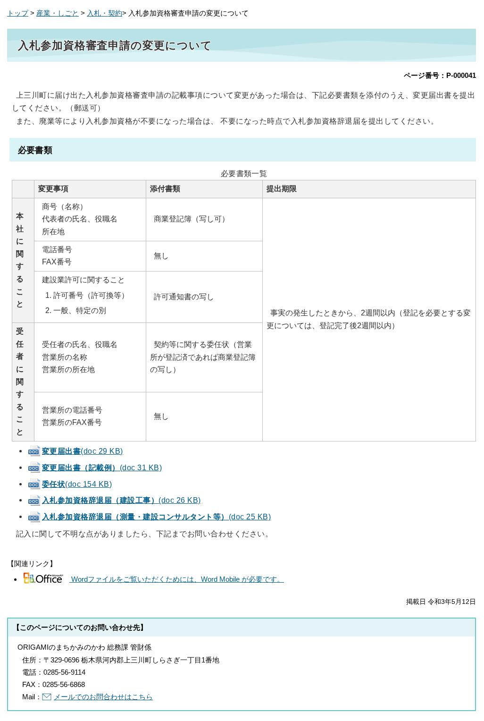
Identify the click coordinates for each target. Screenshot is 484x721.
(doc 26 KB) (121, 500)
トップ (17, 13)
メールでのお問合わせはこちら (103, 697)
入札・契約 (104, 13)
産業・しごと (57, 13)
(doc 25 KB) (156, 516)
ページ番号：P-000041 (440, 75)
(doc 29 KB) (82, 451)
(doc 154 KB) (77, 484)
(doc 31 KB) (102, 467)
